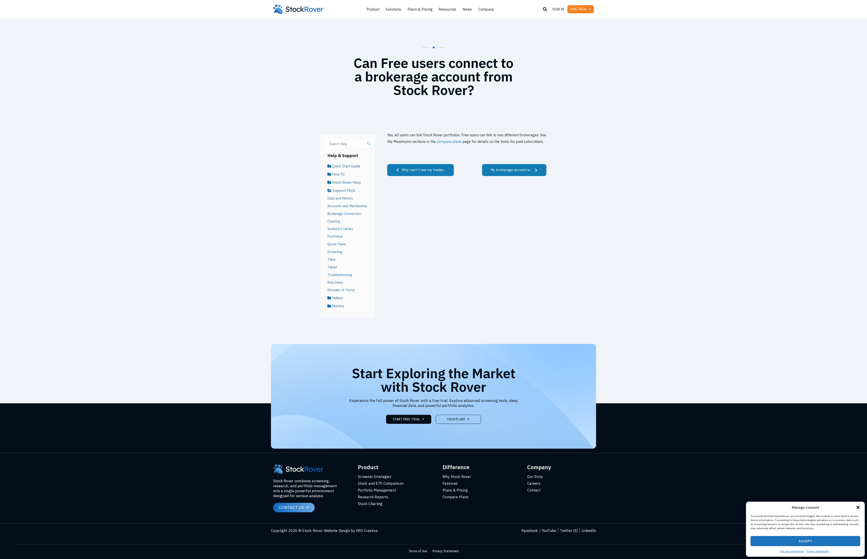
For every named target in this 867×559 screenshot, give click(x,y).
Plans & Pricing (420, 9)
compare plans (449, 141)
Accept (805, 541)
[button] (858, 507)
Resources (447, 9)
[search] (369, 143)
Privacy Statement (817, 551)
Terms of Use (417, 551)
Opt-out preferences (792, 551)
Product (373, 9)
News (467, 9)
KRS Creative (367, 530)
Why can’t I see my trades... (423, 169)
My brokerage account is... (512, 169)
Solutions (393, 9)
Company (486, 9)
